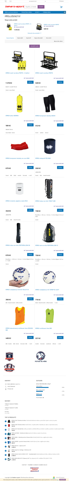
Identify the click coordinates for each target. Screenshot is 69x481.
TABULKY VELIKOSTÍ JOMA (11, 408)
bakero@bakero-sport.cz (13, 384)
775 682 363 (10, 389)
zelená (41, 133)
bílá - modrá (9, 344)
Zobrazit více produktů (34, 33)
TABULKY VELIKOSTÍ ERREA (11, 404)
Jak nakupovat (33, 1)
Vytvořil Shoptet (60, 477)
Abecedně (48, 38)
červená (25, 175)
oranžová (48, 344)
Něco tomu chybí (40, 390)
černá (36, 133)
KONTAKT (24, 465)
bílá (11, 175)
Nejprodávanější (38, 38)
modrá (19, 175)
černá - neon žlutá (10, 90)
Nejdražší (28, 38)
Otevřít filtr (34, 46)
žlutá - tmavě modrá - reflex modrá (44, 303)
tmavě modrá (46, 175)
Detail (30, 82)
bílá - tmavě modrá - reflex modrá (14, 303)
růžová (54, 344)
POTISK (7, 412)
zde (57, 479)
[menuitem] (11, 12)
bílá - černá (16, 344)
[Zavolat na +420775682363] (7, 1)
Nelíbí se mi (39, 394)
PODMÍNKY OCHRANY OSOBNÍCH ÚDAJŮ (37, 465)
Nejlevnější (20, 38)
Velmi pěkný (39, 386)
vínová (46, 133)
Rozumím (62, 479)
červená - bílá (23, 344)
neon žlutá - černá (10, 133)
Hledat (41, 6)
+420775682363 (11, 386)
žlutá (15, 175)
